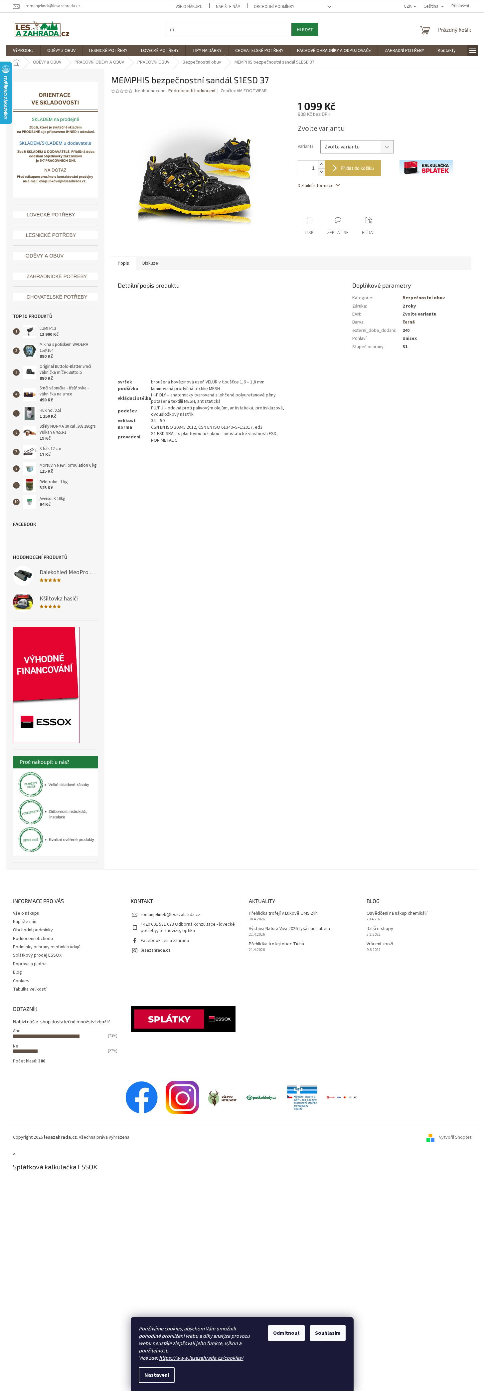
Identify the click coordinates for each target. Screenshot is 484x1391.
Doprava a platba (30, 964)
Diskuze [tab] (150, 263)
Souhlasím (328, 1333)
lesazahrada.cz (156, 950)
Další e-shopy (380, 929)
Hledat (305, 29)
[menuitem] (23, 50)
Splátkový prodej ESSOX (37, 955)
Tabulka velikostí (30, 989)
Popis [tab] (123, 263)
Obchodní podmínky (274, 7)
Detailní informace (316, 185)
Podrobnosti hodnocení (191, 91)
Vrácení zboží (380, 944)
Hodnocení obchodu (33, 938)
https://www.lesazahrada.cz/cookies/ (201, 1358)
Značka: (244, 91)
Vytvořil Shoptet (455, 1137)
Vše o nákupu (189, 7)
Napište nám (228, 7)
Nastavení (156, 1375)
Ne (15, 1046)
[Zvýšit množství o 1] (321, 164)
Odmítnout (286, 1333)
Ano (17, 1031)
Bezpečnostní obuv (424, 298)
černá (409, 322)
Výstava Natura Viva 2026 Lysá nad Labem (289, 929)
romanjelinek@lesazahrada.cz (170, 914)
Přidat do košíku (357, 168)
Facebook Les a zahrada (165, 940)
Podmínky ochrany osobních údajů (47, 947)
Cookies (21, 981)
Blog (17, 972)
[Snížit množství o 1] (321, 172)
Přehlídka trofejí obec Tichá (276, 944)
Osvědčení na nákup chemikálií (397, 913)
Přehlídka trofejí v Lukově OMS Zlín (283, 913)
